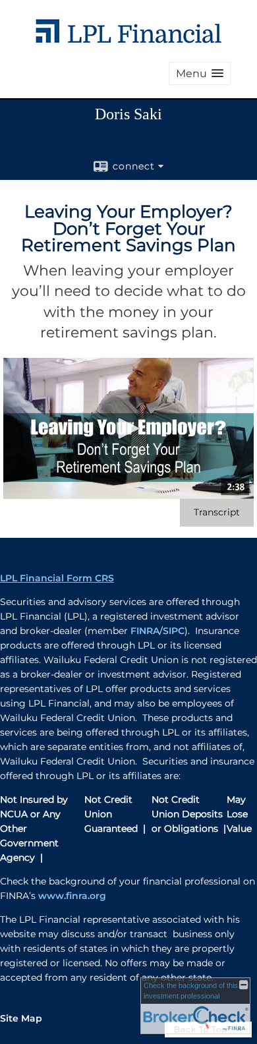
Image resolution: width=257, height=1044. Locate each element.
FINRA (144, 631)
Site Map (21, 1018)
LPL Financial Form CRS (57, 578)
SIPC (174, 631)
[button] (200, 73)
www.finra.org (72, 896)
